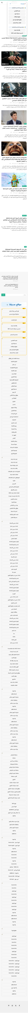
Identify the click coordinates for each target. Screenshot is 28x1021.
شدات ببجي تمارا (14, 526)
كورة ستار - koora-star (14, 842)
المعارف (14, 419)
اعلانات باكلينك (14, 685)
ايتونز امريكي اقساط (14, 587)
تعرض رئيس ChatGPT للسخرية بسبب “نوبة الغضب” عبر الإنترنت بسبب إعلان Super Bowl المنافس (14, 128)
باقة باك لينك (14, 325)
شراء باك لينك (14, 459)
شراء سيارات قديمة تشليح (14, 797)
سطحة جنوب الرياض (14, 773)
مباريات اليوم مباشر (14, 697)
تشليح (14, 779)
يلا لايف (14, 815)
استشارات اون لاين (14, 416)
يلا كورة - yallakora (14, 873)
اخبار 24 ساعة (14, 511)
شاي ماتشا (14, 639)
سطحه (14, 758)
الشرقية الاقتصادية (14, 380)
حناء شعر (14, 630)
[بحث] (2, 2)
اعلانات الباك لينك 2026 (14, 493)
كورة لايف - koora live (14, 960)
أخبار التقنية (24, 186)
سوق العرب (14, 657)
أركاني (14, 438)
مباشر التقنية (14, 441)
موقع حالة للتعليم (14, 508)
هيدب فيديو (14, 422)
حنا (14, 633)
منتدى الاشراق (14, 489)
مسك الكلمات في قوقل (14, 358)
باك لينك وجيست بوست (14, 496)
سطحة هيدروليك (14, 764)
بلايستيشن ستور (14, 615)
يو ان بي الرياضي (14, 505)
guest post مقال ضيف (14, 654)
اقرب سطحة (14, 776)
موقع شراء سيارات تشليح (14, 788)
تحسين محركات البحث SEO (14, 328)
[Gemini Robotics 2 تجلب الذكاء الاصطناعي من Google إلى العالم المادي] (23, 286)
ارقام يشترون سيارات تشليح (14, 791)
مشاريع (14, 679)
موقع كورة (14, 930)
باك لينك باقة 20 (14, 660)
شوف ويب (14, 373)
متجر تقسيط (14, 557)
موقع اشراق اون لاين (14, 349)
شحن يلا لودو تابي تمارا (14, 581)
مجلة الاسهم (14, 376)
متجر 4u (14, 572)
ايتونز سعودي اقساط (14, 541)
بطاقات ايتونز (14, 612)
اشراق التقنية (14, 361)
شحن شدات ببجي (14, 596)
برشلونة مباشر (14, 700)
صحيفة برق (14, 343)
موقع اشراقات (14, 346)
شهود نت (14, 435)
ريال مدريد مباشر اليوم (14, 821)
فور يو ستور (14, 569)
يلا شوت (14, 691)
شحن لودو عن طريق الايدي (14, 606)
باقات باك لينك (14, 468)
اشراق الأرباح (14, 453)
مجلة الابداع (14, 410)
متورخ (14, 401)
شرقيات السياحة (14, 447)
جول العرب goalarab (14, 809)
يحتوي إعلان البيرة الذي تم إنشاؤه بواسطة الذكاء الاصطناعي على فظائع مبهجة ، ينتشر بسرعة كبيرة (15, 220)
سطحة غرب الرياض (14, 770)
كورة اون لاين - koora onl (14, 870)
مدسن (14, 404)
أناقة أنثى (14, 398)
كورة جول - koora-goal (14, 845)
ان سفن (14, 364)
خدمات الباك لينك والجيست (14, 648)
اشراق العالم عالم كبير (14, 486)
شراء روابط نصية (14, 465)
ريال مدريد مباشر (14, 703)
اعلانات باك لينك (14, 682)
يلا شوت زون (14, 987)
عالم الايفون (14, 383)
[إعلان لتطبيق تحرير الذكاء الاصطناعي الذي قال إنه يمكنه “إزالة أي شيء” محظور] (14, 58)
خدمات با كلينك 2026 (14, 670)
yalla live (14, 833)
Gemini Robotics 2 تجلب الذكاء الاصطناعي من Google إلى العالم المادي (11, 286)
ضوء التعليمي (14, 340)
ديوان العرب (14, 676)
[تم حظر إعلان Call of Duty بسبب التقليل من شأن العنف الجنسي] (14, 90)
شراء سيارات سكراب (14, 782)
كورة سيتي (14, 806)
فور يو (14, 593)
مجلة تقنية (14, 502)
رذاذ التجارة (14, 429)
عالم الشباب (14, 320)
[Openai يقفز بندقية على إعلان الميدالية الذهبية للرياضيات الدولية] (14, 180)
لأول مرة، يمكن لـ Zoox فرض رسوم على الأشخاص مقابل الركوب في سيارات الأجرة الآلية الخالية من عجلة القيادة (9, 278)
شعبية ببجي (14, 609)
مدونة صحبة (14, 444)
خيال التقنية (14, 370)
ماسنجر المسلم (14, 334)
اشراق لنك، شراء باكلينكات (14, 471)
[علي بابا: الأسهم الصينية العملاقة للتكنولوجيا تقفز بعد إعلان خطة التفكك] (14, 240)
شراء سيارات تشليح (14, 785)
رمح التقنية (14, 426)
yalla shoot (14, 694)
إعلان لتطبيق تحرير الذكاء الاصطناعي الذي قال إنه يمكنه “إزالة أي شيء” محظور (15, 69)
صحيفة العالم (14, 517)
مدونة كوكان (14, 386)
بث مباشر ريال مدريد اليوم (14, 812)
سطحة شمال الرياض (14, 767)
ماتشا (14, 636)
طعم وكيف (14, 432)
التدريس (14, 483)
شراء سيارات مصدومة (14, 794)
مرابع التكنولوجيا (14, 367)
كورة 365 (14, 803)
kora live (14, 888)
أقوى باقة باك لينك (14, 666)
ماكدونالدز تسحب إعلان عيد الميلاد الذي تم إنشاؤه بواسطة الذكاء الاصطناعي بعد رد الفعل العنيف (14, 159)
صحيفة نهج (14, 389)
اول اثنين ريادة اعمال (14, 311)
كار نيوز (14, 392)
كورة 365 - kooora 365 (14, 876)
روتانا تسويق (14, 407)
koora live (14, 854)
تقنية (25, 64)
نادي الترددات (14, 413)
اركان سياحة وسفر (14, 352)
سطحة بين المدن (14, 761)
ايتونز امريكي (14, 538)
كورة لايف (14, 891)
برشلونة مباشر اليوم (14, 824)
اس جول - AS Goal (14, 879)
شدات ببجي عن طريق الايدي (14, 575)
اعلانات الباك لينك (14, 474)
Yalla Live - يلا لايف (14, 867)
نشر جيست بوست (14, 651)
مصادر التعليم (14, 499)
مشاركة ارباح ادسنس (14, 314)
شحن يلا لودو (14, 603)
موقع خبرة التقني (14, 395)
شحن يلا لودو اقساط (14, 544)
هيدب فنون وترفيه (14, 514)
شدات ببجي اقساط (14, 523)
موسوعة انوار (14, 450)
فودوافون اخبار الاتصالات (14, 477)
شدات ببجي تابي (14, 532)
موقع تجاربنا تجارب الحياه (14, 673)
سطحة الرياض (14, 755)
